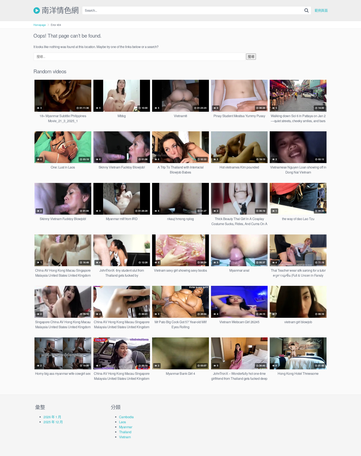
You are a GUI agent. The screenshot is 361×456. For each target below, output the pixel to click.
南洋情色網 (59, 10)
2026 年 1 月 (52, 416)
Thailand (125, 431)
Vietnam (125, 436)
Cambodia (126, 416)
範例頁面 (321, 10)
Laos (122, 421)
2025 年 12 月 (53, 421)
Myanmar (125, 426)
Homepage (39, 25)
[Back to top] (349, 443)
